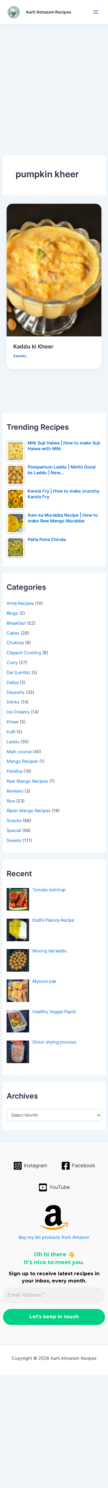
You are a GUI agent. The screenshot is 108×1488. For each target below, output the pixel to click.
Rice (11, 801)
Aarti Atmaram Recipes (48, 12)
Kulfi (11, 732)
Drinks (13, 702)
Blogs (12, 613)
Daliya (13, 682)
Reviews (15, 791)
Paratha (14, 771)
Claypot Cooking (24, 652)
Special (14, 830)
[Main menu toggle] (95, 12)
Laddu (13, 741)
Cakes (13, 633)
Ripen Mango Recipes (29, 810)
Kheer (13, 722)
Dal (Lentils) (18, 672)
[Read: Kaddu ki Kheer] (54, 270)
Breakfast (16, 623)
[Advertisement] (54, 81)
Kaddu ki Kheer (33, 346)
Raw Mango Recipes (27, 781)
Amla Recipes (20, 603)
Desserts (16, 692)
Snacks (14, 820)
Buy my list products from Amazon (54, 1237)
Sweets (19, 356)
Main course (19, 751)
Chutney (15, 642)
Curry (12, 662)
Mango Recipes (22, 761)
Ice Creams (18, 712)
